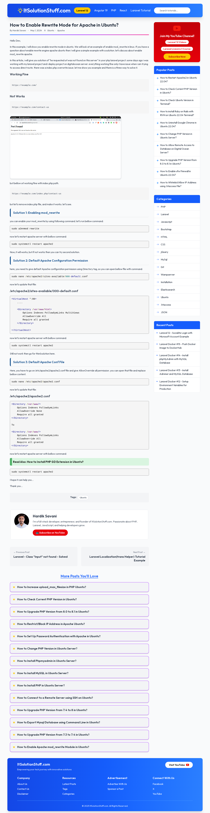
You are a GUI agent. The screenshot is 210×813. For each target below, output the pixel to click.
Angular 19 (100, 10)
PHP (113, 10)
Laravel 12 (82, 10)
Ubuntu (83, 497)
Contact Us (23, 788)
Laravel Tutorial (141, 10)
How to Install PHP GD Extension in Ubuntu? (55, 461)
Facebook (158, 783)
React (123, 10)
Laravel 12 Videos (177, 42)
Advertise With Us (117, 783)
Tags (64, 788)
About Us (22, 783)
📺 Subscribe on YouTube (50, 532)
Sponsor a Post (115, 788)
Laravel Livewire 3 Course (176, 49)
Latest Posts (69, 783)
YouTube (157, 793)
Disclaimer (22, 793)
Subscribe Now (177, 56)
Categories (68, 793)
